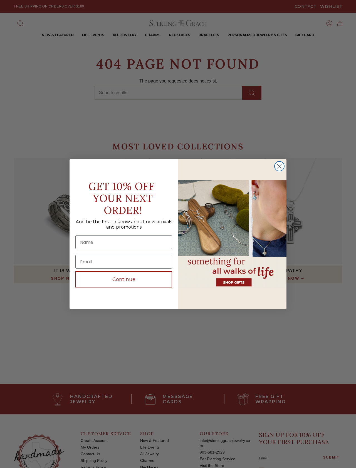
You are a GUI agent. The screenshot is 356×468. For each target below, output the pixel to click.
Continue (123, 279)
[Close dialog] (279, 166)
